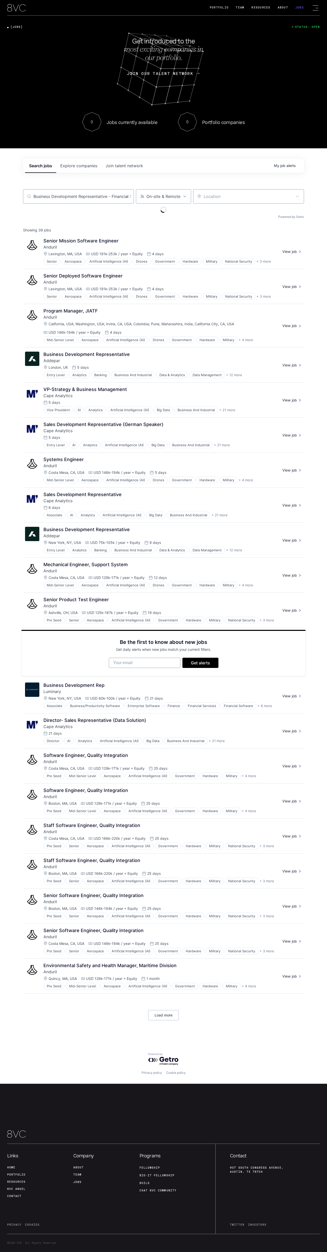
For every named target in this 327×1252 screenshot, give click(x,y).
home (11, 1167)
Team (240, 7)
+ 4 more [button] (246, 340)
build (144, 1183)
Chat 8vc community (158, 1190)
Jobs (299, 7)
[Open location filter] (297, 196)
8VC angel (16, 1189)
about (78, 1167)
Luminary (52, 691)
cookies (32, 1224)
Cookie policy (176, 1073)
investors (257, 1224)
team (77, 1174)
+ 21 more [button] (227, 410)
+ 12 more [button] (234, 375)
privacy (14, 1224)
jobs (40, 165)
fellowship (149, 1167)
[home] (16, 8)
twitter (237, 1224)
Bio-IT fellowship (156, 1175)
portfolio (16, 1174)
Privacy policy (152, 1073)
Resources (260, 7)
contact (14, 1196)
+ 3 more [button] (263, 261)
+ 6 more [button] (265, 706)
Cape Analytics (58, 395)
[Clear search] (127, 196)
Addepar (51, 360)
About (283, 7)
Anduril (50, 247)
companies (78, 165)
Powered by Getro (291, 217)
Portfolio (219, 7)
